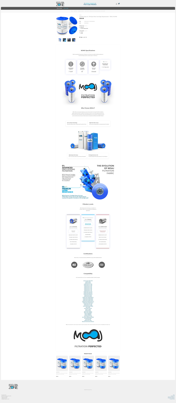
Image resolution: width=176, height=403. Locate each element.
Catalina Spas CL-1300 (88, 284)
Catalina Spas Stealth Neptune (88, 297)
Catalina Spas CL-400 (88, 288)
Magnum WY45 (88, 310)
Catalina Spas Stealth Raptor (88, 298)
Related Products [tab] (88, 353)
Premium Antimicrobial (84, 28)
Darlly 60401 (88, 307)
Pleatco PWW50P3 (88, 313)
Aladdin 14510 (88, 281)
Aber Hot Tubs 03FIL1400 (88, 280)
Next (77, 39)
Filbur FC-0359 (88, 309)
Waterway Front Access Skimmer (88, 321)
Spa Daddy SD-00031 (88, 318)
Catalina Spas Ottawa (88, 295)
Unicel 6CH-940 (88, 319)
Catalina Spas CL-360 (88, 287)
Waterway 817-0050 (88, 320)
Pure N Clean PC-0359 (88, 316)
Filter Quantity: (83, 30)
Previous (56, 39)
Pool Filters (59, 8)
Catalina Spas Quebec (88, 296)
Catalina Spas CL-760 (88, 290)
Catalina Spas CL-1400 (88, 285)
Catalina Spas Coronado (88, 291)
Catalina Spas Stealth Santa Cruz (88, 301)
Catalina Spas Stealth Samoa (88, 300)
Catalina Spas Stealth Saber (88, 299)
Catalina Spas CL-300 (88, 286)
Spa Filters (66, 8)
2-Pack (82, 33)
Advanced (82, 27)
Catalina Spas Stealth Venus (88, 302)
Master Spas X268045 (88, 312)
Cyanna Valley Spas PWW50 (88, 306)
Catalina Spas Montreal (88, 292)
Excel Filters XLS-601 (88, 308)
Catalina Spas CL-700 (88, 289)
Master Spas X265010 (88, 311)
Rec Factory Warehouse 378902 (88, 317)
